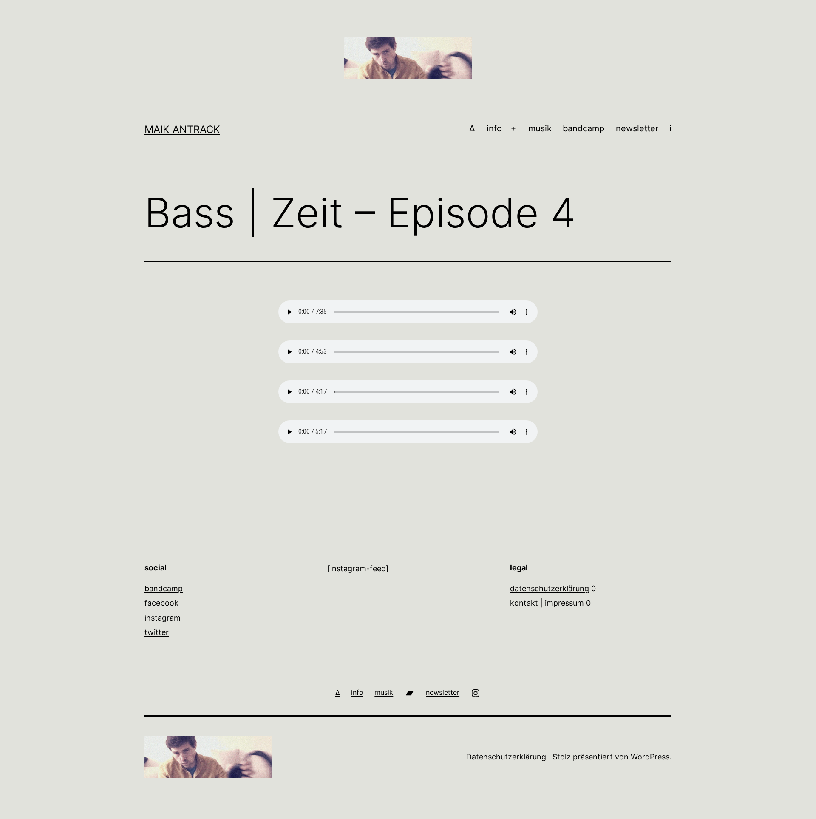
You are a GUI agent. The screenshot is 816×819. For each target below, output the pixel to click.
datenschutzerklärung (549, 588)
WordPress (650, 756)
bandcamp (583, 128)
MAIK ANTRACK (182, 129)
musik (540, 128)
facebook (161, 602)
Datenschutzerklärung (506, 756)
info (494, 128)
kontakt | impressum (547, 602)
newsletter (637, 128)
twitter (156, 632)
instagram (162, 617)
